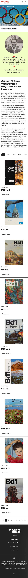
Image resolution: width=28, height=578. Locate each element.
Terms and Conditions (14, 543)
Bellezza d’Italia (10, 6)
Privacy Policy (14, 539)
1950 (25, 154)
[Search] (23, 2)
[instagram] (14, 558)
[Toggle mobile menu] (25, 2)
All (3, 154)
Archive (3, 6)
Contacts (14, 535)
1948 (13, 154)
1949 (19, 154)
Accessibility (14, 550)
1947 (8, 154)
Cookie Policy (14, 546)
